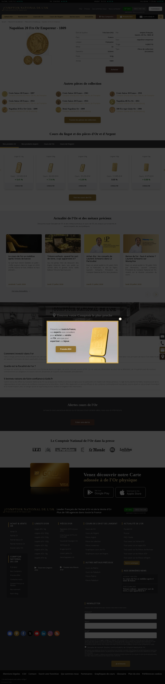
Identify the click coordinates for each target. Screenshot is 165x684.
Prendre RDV (65, 349)
